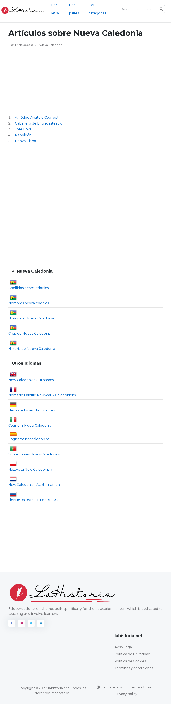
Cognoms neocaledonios (28, 439)
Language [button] (110, 687)
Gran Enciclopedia (20, 44)
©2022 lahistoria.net (52, 688)
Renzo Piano (25, 141)
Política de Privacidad (132, 654)
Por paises (74, 9)
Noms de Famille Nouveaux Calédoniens (42, 395)
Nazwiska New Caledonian (30, 469)
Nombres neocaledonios (28, 303)
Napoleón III (25, 135)
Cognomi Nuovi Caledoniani (31, 425)
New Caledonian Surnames (31, 380)
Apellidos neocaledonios (28, 288)
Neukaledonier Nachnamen (31, 410)
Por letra (55, 9)
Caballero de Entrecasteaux (38, 123)
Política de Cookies (130, 661)
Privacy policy (126, 694)
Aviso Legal (123, 647)
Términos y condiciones (133, 668)
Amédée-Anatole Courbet (37, 118)
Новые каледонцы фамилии (33, 500)
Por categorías (97, 9)
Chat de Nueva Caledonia (29, 333)
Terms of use (140, 687)
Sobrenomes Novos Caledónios (34, 454)
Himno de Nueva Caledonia (31, 318)
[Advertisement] (65, 81)
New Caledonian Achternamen (34, 485)
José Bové (23, 129)
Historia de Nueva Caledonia (31, 349)
